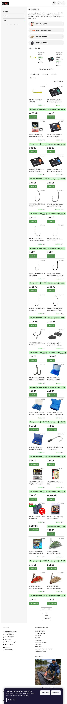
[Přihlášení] (59, 3)
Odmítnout (45, 693)
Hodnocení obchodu (40, 651)
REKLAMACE (38, 640)
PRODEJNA (38, 645)
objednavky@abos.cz (11, 631)
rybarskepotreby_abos (11, 642)
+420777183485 (9, 644)
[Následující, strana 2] (46, 614)
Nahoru (47, 619)
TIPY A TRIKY (38, 647)
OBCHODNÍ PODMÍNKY (40, 642)
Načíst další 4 (46, 609)
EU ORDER (37, 638)
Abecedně (33, 78)
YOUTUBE (7, 647)
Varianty (33, 117)
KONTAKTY (38, 636)
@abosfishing (8, 650)
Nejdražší (53, 74)
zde (27, 695)
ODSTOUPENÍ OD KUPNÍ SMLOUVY (43, 649)
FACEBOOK (8, 639)
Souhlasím (56, 693)
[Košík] (54, 3)
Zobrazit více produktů (45, 69)
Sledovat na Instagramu (50, 688)
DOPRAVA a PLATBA (40, 633)
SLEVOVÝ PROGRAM (40, 631)
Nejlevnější (45, 74)
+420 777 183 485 (9, 634)
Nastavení (11, 700)
